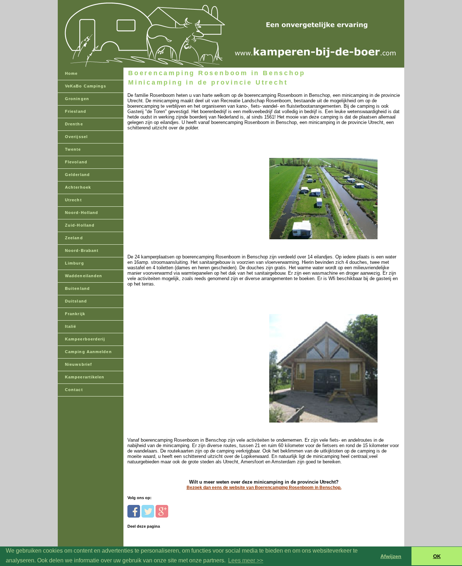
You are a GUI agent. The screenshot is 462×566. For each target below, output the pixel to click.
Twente (73, 149)
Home (71, 73)
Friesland (75, 111)
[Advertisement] (177, 186)
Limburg (74, 263)
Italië (71, 326)
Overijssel (76, 136)
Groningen (77, 99)
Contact (74, 389)
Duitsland (76, 301)
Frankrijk (75, 314)
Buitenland (77, 288)
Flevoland (76, 162)
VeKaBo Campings (85, 86)
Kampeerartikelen (85, 377)
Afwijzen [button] (390, 556)
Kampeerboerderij (85, 339)
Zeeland (74, 238)
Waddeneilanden (83, 276)
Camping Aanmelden (88, 352)
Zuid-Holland (80, 225)
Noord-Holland (81, 212)
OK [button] (437, 556)
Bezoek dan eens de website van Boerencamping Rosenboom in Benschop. (264, 487)
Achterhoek (78, 187)
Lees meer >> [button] (245, 560)
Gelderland (77, 174)
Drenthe (74, 124)
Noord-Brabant (82, 250)
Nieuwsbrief (78, 364)
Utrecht (73, 200)
